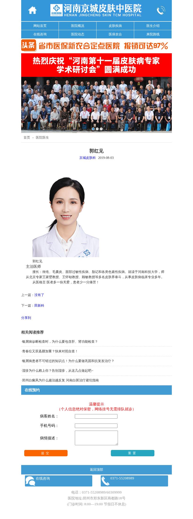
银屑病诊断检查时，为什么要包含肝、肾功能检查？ (60, 341)
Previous (25, 90)
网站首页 (40, 26)
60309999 (114, 492)
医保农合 (115, 34)
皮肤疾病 (115, 26)
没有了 (39, 295)
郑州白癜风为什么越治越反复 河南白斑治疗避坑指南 (60, 380)
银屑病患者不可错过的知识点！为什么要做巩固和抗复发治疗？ (68, 361)
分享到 (26, 318)
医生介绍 (153, 26)
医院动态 (77, 34)
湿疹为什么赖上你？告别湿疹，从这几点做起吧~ (57, 370)
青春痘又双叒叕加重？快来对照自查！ (50, 351)
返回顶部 (96, 469)
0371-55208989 (94, 492)
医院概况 (77, 26)
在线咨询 (40, 34)
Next (167, 90)
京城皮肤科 (87, 158)
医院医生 (42, 137)
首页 (27, 137)
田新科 (39, 305)
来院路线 (153, 34)
